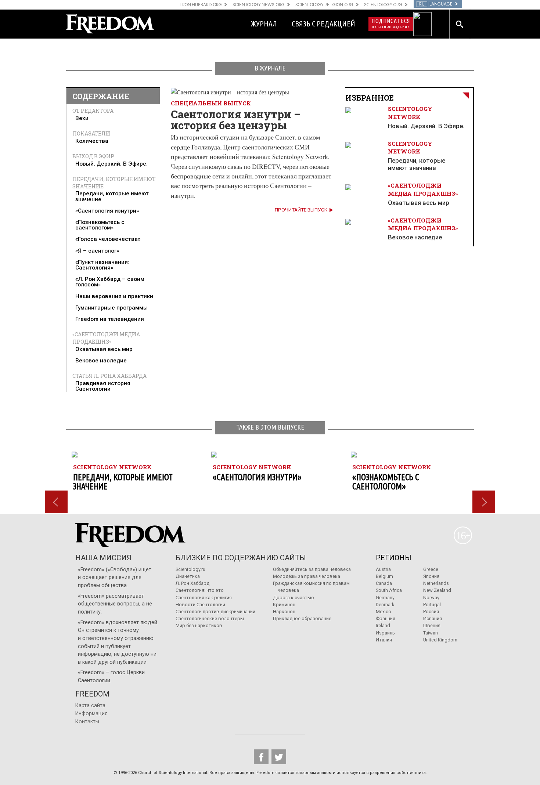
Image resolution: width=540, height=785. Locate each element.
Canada (384, 583)
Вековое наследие (101, 360)
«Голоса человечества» (107, 239)
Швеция (431, 625)
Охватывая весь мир (104, 349)
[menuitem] (113, 118)
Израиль (385, 633)
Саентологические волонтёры (210, 618)
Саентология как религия (204, 597)
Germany (385, 597)
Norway (431, 597)
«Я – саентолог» (97, 250)
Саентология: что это (200, 590)
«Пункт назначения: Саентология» (102, 265)
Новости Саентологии (200, 604)
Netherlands (436, 583)
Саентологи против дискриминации (215, 611)
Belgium (384, 576)
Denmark (385, 604)
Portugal (432, 604)
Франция (385, 618)
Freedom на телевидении (109, 319)
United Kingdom (440, 640)
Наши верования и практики (114, 296)
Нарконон (284, 611)
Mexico (383, 611)
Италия (384, 640)
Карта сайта (90, 705)
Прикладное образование (302, 618)
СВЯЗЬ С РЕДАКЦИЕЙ (323, 23)
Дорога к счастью (293, 597)
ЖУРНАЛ (264, 23)
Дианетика (188, 576)
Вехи (82, 118)
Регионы (393, 557)
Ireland (383, 625)
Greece (430, 569)
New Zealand (437, 590)
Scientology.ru (190, 569)
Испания (432, 618)
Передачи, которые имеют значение (112, 196)
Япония (431, 576)
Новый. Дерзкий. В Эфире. (111, 163)
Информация (91, 713)
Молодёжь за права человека (306, 576)
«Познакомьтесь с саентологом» (100, 225)
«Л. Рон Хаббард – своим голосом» (109, 282)
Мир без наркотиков (199, 625)
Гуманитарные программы (111, 307)
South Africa (389, 590)
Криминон (284, 604)
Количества (91, 141)
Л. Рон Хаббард (192, 583)
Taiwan (430, 633)
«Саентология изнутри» (107, 210)
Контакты (87, 722)
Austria (383, 569)
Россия (431, 611)
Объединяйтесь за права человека (312, 569)
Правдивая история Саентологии (102, 386)
